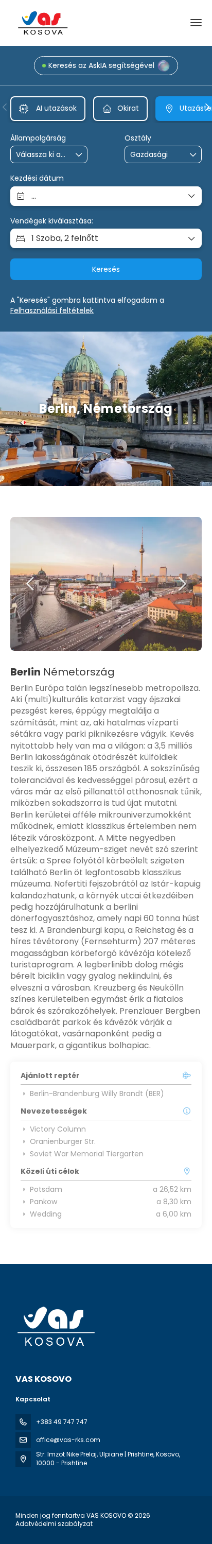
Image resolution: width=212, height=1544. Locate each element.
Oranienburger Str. (63, 1141)
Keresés (106, 269)
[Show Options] (79, 154)
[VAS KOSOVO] (55, 1326)
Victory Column (58, 1129)
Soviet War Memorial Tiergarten (87, 1153)
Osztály (138, 138)
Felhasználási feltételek (52, 310)
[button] (5, 107)
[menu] (196, 22)
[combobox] (41, 155)
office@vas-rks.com (68, 1439)
